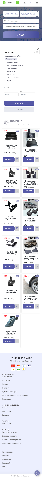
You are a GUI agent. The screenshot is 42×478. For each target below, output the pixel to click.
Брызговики (11, 59)
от (4, 91)
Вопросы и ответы (9, 436)
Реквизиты (6, 399)
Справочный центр (9, 432)
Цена (8, 88)
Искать (21, 34)
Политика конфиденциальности (15, 395)
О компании (7, 377)
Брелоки (10, 81)
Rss (3, 467)
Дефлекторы (12, 62)
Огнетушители (13, 78)
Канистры (11, 74)
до (21, 91)
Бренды (5, 415)
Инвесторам (7, 408)
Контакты (6, 388)
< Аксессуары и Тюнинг (14, 56)
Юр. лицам (6, 411)
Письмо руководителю (11, 440)
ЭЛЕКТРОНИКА (11, 14)
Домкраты (11, 71)
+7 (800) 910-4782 (21, 358)
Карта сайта (6, 463)
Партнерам (6, 459)
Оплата (5, 384)
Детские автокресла (15, 65)
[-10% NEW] (11, 167)
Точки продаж (7, 452)
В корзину (8, 159)
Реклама (5, 456)
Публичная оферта (9, 392)
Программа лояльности (11, 443)
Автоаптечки (12, 68)
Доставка (6, 380)
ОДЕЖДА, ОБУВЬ (28, 14)
